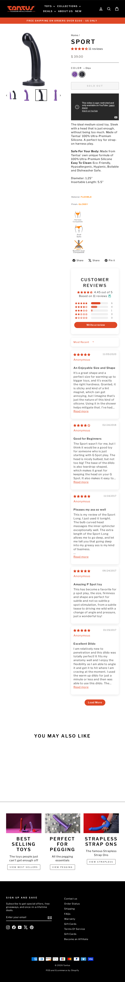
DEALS (48, 11)
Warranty (69, 918)
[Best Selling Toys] (23, 823)
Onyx (82, 74)
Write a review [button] (95, 324)
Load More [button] (95, 702)
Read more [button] (81, 411)
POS (48, 970)
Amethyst (75, 74)
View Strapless (101, 862)
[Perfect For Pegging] (62, 823)
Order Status (72, 903)
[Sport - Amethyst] (16, 783)
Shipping (69, 908)
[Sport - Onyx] (21, 783)
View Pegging (62, 867)
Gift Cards (70, 923)
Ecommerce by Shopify (67, 970)
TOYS (48, 6)
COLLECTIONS (67, 6)
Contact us (70, 898)
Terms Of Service (74, 929)
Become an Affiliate (76, 939)
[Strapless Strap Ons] (101, 823)
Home (74, 35)
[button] (80, 48)
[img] (81, 354)
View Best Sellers (24, 867)
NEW (78, 11)
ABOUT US (65, 11)
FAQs (67, 913)
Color (81, 68)
